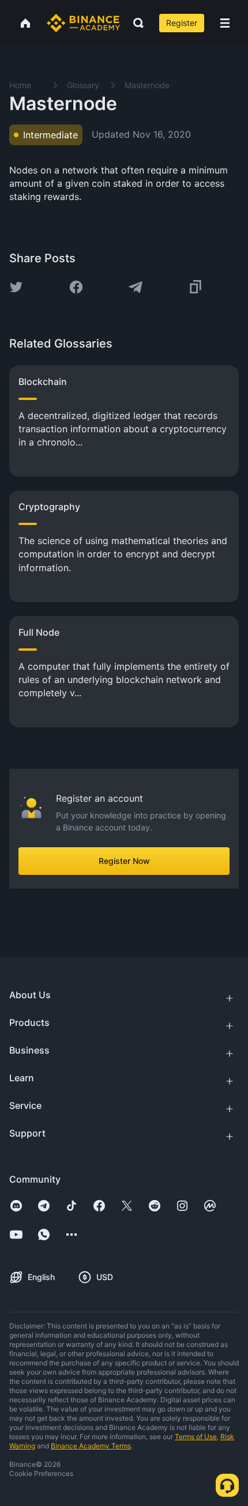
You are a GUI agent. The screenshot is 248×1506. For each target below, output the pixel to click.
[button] (225, 23)
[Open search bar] (135, 23)
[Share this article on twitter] (16, 287)
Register (181, 23)
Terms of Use (196, 1436)
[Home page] (83, 23)
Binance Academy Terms (91, 1445)
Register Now (124, 861)
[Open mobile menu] (225, 23)
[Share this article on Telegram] (135, 287)
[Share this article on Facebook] (76, 287)
